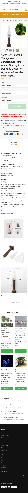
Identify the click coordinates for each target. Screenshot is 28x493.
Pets (7, 20)
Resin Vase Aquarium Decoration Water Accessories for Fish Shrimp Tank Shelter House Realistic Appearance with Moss (20, 376)
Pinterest (3, 465)
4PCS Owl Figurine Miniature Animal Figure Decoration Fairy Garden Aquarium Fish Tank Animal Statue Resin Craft (20, 337)
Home (2, 20)
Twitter (3, 460)
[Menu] (2, 9)
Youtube (3, 467)
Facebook (4, 458)
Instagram (4, 462)
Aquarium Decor (13, 20)
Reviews (13, 144)
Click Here (18, 1)
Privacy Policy (5, 435)
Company (4, 433)
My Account (4, 445)
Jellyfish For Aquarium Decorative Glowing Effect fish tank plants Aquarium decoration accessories (6, 375)
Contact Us (4, 450)
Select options (7, 351)
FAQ (2, 448)
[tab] (14, 142)
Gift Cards (4, 438)
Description (14, 142)
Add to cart (17, 106)
